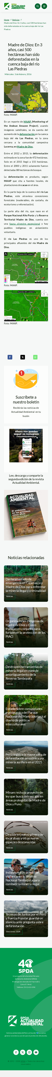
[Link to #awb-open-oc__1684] (44, 6)
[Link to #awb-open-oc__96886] (37, 6)
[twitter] (22, 1052)
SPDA (23, 1061)
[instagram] (29, 1052)
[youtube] (36, 1052)
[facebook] (16, 1052)
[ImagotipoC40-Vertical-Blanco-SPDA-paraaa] (26, 959)
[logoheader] (14, 3)
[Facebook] (10, 357)
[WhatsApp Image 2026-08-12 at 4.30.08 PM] (26, 491)
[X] (23, 357)
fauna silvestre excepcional (24, 223)
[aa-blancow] (26, 1016)
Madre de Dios (25, 146)
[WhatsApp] (35, 357)
